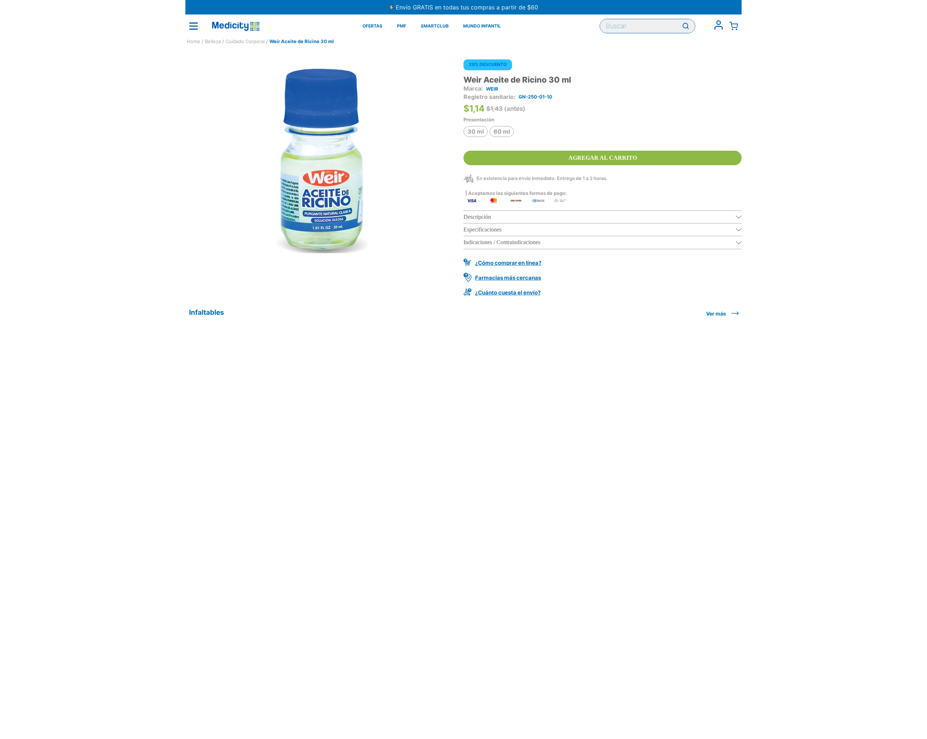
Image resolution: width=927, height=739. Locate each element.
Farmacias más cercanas (508, 277)
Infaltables (206, 312)
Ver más (716, 313)
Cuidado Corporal (245, 41)
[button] (476, 131)
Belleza (213, 41)
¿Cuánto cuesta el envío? (508, 292)
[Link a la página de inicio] (193, 41)
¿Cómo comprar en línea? (508, 262)
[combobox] (647, 26)
